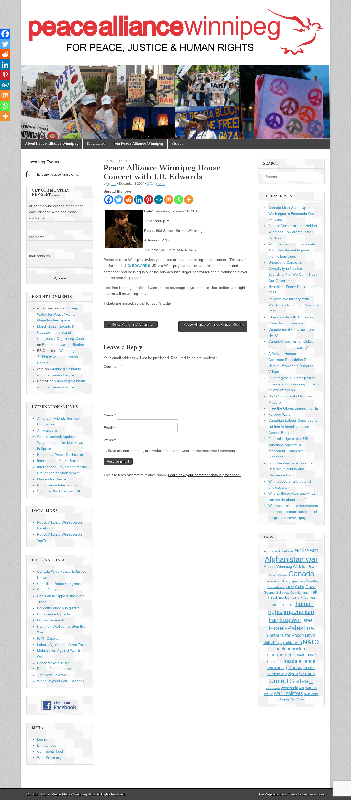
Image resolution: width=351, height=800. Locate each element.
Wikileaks (311, 694)
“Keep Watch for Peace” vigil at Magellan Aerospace (57, 314)
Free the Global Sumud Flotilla (293, 408)
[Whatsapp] (178, 199)
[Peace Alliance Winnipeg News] (175, 28)
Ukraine (307, 673)
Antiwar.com (47, 430)
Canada (301, 574)
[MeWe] (158, 199)
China (290, 587)
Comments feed (50, 751)
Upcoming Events (117, 161)
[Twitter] (118, 199)
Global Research (50, 620)
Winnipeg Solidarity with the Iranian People (57, 357)
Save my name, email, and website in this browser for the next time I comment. (172, 451)
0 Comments (156, 183)
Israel (308, 620)
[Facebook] (108, 199)
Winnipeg (283, 699)
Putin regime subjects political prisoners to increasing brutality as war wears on (293, 384)
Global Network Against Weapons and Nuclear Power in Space (61, 442)
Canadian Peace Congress (59, 583)
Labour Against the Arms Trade (62, 644)
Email (109, 427)
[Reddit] (128, 199)
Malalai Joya (272, 643)
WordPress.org (49, 757)
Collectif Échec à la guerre (58, 608)
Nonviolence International (57, 485)
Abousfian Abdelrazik (278, 551)
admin (111, 183)
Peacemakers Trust (53, 663)
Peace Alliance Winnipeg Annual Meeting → (213, 327)
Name (110, 415)
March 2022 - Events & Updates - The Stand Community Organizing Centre (61, 332)
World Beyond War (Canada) (60, 681)
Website (110, 440)
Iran (273, 620)
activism (306, 550)
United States (288, 680)
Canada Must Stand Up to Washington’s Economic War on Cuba (291, 214)
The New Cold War (52, 675)
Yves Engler (297, 699)
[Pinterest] (148, 199)
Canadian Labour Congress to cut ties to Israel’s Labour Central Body (292, 426)
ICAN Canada (48, 638)
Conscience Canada (53, 614)
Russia (295, 667)
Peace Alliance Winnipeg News (74, 794)
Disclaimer (96, 143)
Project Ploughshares (54, 669)
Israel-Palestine (291, 628)
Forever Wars (279, 414)
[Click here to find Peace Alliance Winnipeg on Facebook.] (60, 705)
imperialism (299, 611)
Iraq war (290, 619)
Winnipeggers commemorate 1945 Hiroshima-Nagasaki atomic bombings (291, 250)
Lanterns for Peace (285, 635)
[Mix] (168, 199)
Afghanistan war (291, 559)
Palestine (274, 661)
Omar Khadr (305, 655)
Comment (113, 366)
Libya (310, 635)
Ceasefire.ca (47, 590)
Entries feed (47, 745)
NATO (311, 642)
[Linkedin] (138, 199)
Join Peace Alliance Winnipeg (138, 143)
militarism (292, 642)
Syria (293, 673)
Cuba (299, 587)
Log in (42, 739)
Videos (177, 143)
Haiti (314, 592)
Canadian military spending (285, 581)
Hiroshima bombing (283, 597)
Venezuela (289, 687)
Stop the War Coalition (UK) (59, 491)
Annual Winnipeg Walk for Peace (291, 566)
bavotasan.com (313, 794)
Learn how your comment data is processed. (204, 475)
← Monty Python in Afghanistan (130, 324)
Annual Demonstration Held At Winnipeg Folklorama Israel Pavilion (292, 232)
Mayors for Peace (51, 479)
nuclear (283, 648)
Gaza (310, 586)
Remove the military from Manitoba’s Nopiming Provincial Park (293, 305)
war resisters (288, 693)
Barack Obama (277, 575)
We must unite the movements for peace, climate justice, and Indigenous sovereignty (293, 511)
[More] (188, 199)
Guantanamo (299, 592)
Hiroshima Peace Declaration (60, 455)
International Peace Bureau (59, 461)
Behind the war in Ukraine (63, 345)
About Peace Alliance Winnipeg (52, 143)
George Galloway (276, 592)
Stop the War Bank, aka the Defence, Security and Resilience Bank (290, 469)
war (301, 688)
